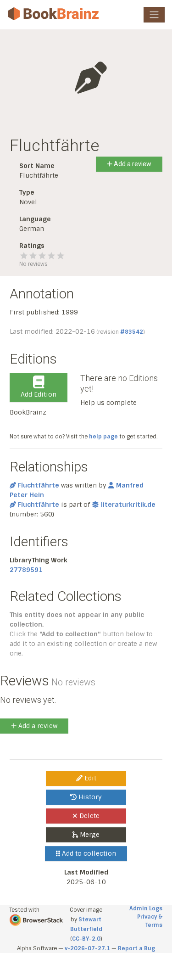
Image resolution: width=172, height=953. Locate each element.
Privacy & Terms (149, 921)
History (89, 797)
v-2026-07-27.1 (87, 948)
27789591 (26, 570)
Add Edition (38, 394)
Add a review (131, 164)
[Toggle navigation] (154, 14)
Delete (89, 816)
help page (103, 436)
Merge (89, 834)
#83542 (131, 332)
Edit (89, 778)
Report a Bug (136, 948)
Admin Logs (145, 908)
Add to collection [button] (88, 853)
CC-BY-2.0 (86, 938)
